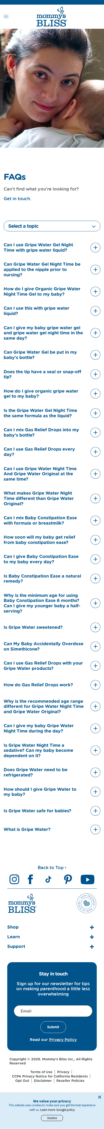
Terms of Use (41, 1072)
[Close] (99, 1097)
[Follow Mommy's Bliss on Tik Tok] (48, 879)
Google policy (65, 1110)
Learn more (47, 1110)
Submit (53, 1027)
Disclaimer (43, 1081)
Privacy (63, 1072)
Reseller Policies (70, 1081)
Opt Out (22, 1081)
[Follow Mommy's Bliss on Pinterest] (68, 879)
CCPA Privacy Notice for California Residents (50, 1076)
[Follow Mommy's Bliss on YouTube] (88, 879)
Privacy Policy (63, 1039)
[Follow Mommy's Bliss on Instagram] (14, 879)
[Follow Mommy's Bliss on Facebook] (30, 879)
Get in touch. (17, 198)
